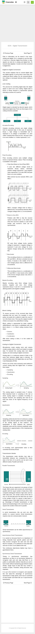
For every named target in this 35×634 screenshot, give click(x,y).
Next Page (27, 53)
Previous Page (8, 53)
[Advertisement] (17, 23)
